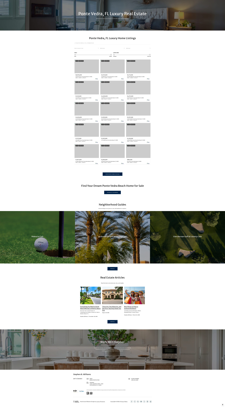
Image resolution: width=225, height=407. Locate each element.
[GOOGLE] (147, 401)
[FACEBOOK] (131, 401)
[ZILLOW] (150, 401)
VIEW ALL (112, 321)
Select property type (78, 48)
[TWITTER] (144, 401)
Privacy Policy (124, 401)
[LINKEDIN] (138, 401)
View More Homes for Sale (112, 174)
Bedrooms (128, 48)
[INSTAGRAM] (135, 401)
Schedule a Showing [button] (112, 192)
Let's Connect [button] (112, 356)
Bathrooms (102, 48)
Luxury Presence (100, 401)
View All (112, 268)
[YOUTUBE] (141, 401)
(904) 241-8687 (134, 379)
